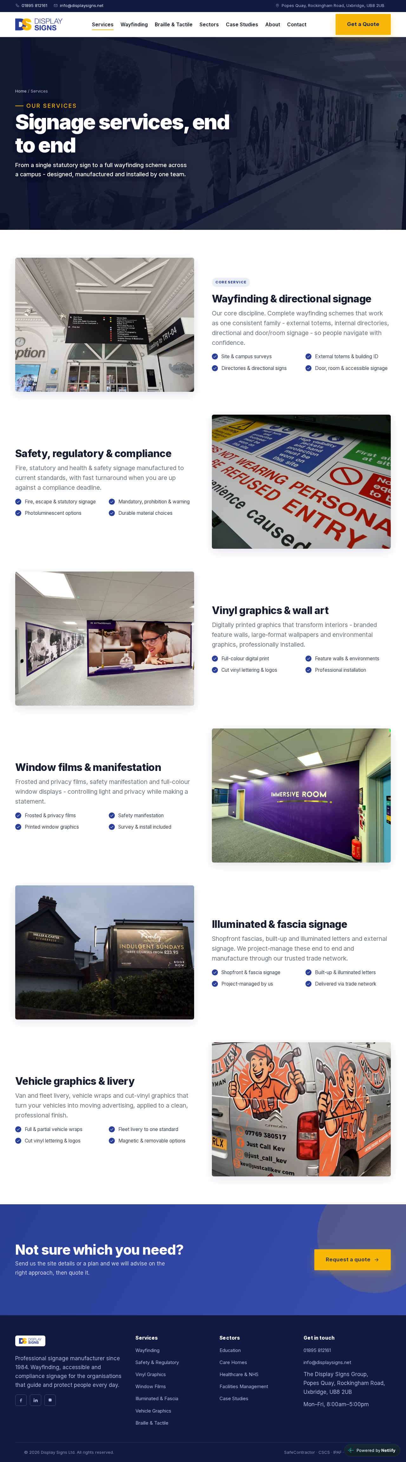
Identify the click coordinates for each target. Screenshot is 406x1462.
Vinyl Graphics (150, 1374)
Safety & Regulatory (157, 1362)
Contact (296, 25)
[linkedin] (35, 1400)
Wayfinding (134, 25)
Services (103, 25)
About (272, 25)
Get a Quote (363, 24)
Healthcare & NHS (239, 1374)
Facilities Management (243, 1386)
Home (21, 91)
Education (230, 1350)
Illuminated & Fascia (156, 1398)
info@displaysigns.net (81, 5)
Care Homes (233, 1362)
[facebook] (21, 1400)
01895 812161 (34, 5)
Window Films (150, 1386)
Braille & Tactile (174, 25)
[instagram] (50, 1400)
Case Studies (242, 25)
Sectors (209, 25)
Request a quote (348, 1259)
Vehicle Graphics (153, 1411)
